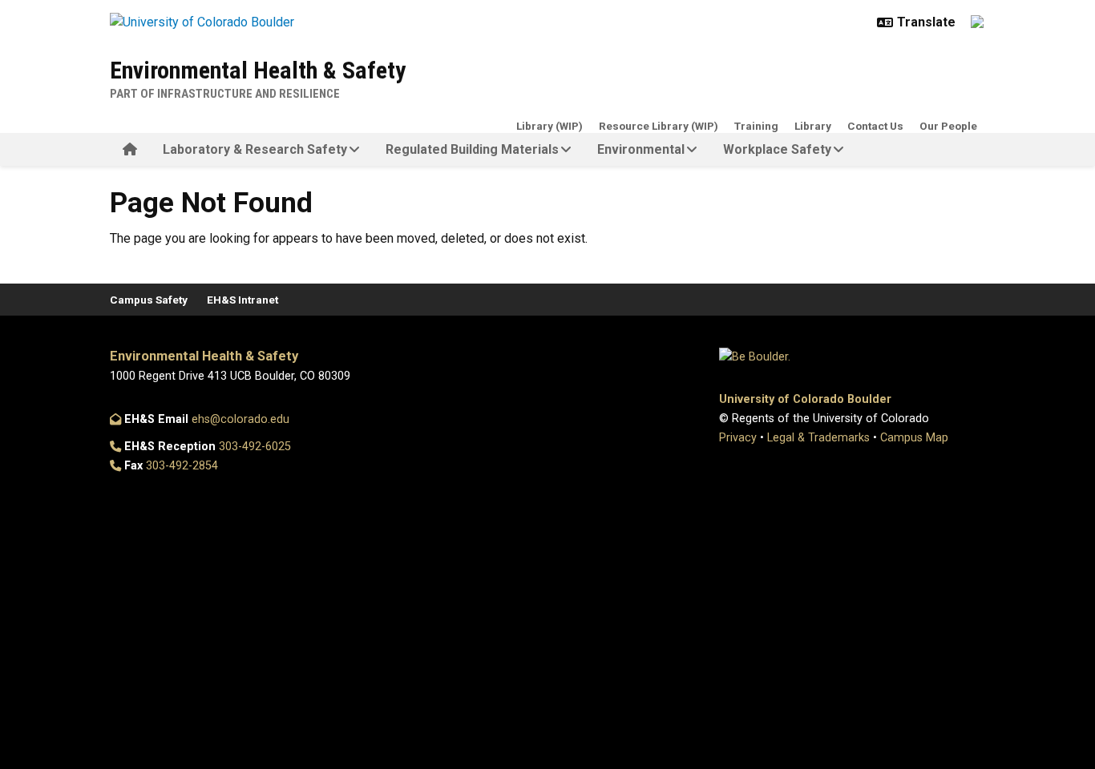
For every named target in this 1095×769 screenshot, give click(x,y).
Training (756, 125)
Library (812, 125)
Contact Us (875, 125)
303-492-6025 (255, 446)
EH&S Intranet (242, 299)
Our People (948, 125)
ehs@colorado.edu (240, 419)
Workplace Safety (777, 149)
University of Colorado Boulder (805, 399)
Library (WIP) (549, 125)
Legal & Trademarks (818, 438)
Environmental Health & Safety (258, 70)
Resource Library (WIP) (658, 125)
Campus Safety (149, 299)
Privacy (738, 438)
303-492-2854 (182, 466)
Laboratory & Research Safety (255, 149)
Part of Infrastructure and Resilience (225, 94)
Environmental (641, 149)
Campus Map (914, 438)
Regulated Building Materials (472, 149)
